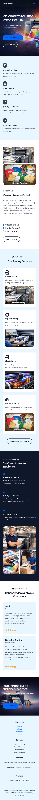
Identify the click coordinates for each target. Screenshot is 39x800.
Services (19, 732)
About (19, 729)
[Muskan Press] (8, 3)
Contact (19, 734)
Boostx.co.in (19, 795)
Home (19, 726)
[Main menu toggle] (34, 3)
